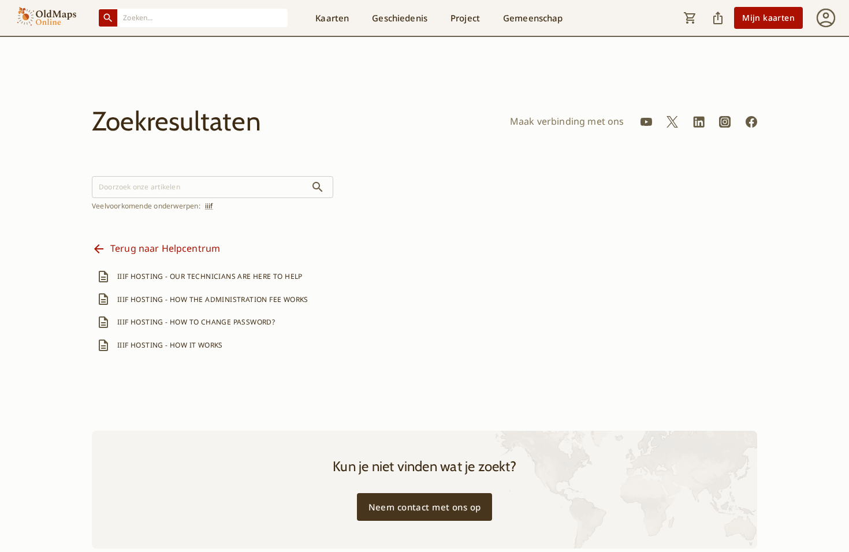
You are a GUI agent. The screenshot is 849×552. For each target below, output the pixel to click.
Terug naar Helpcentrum (165, 248)
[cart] (690, 18)
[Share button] (718, 18)
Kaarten (332, 18)
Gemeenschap (533, 18)
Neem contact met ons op (424, 507)
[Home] (46, 18)
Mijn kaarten (768, 17)
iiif (209, 206)
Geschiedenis (399, 18)
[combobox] (202, 18)
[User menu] (826, 18)
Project (465, 18)
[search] (317, 187)
